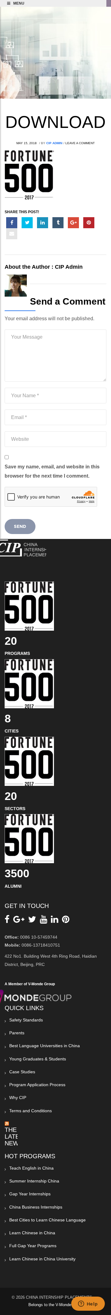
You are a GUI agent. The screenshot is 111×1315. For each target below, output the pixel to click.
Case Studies (22, 1071)
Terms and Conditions (30, 1110)
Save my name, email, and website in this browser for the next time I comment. (52, 471)
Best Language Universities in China (44, 1045)
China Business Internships (35, 1207)
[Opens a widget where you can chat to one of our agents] (88, 1304)
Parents (16, 1032)
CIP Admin (54, 143)
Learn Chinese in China (32, 1232)
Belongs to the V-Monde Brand (55, 1304)
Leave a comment (80, 143)
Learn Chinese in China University (42, 1258)
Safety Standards (26, 1019)
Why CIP (17, 1097)
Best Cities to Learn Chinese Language (47, 1219)
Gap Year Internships (30, 1193)
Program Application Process (37, 1084)
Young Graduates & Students (37, 1058)
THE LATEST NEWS (16, 1136)
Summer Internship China (34, 1181)
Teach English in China (31, 1168)
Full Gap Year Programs (32, 1245)
